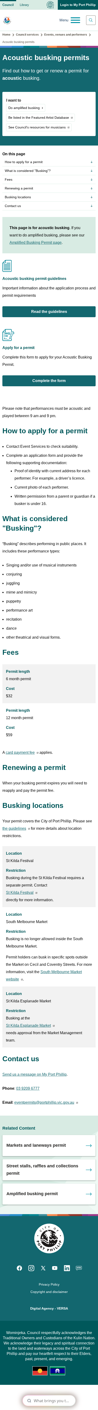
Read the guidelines (49, 312)
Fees (8, 179)
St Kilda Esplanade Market (28, 1025)
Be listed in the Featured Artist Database (38, 117)
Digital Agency (42, 1308)
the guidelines (14, 828)
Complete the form (49, 381)
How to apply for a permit (24, 162)
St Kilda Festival (20, 893)
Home (6, 34)
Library (24, 5)
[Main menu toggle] (70, 20)
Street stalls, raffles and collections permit (42, 1170)
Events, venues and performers (65, 34)
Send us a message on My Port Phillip (34, 1074)
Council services (27, 34)
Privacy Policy (49, 1284)
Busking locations (18, 197)
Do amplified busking (24, 108)
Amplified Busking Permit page (36, 243)
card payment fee (20, 752)
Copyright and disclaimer (49, 1292)
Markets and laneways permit (36, 1145)
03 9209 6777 (27, 1088)
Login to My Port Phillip (78, 5)
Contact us (13, 206)
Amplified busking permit (32, 1193)
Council (8, 5)
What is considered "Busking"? (28, 171)
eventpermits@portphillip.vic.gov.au (44, 1102)
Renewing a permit (19, 188)
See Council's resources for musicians (37, 127)
